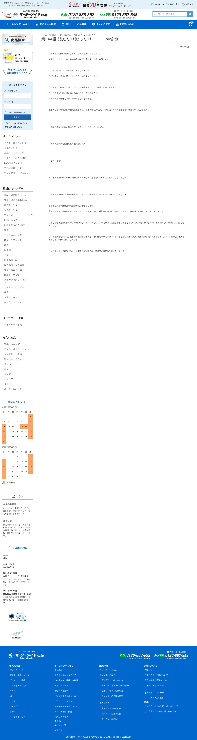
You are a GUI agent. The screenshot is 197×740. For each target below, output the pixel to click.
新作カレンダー (12, 205)
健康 (6, 292)
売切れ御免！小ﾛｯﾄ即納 (15, 200)
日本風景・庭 (10, 260)
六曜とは (149, 670)
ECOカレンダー (12, 220)
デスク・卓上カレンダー (16, 143)
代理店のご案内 (61, 717)
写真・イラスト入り (14, 153)
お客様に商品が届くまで (65, 675)
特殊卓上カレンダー (14, 168)
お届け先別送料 (61, 691)
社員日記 (7, 521)
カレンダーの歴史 (107, 675)
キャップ (8, 379)
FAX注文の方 (127, 24)
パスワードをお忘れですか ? (17, 123)
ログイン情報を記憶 (16, 112)
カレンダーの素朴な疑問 (112, 696)
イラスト (8, 255)
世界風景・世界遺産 (14, 265)
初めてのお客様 (48, 24)
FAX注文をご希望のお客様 (66, 680)
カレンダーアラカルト (109, 670)
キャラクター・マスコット (16, 174)
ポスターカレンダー (14, 287)
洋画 (6, 245)
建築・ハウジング (13, 240)
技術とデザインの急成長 (112, 691)
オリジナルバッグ (13, 389)
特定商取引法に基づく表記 (66, 696)
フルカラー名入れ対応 (15, 158)
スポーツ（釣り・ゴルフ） (15, 281)
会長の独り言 (9, 504)
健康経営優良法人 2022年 (67, 706)
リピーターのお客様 (76, 24)
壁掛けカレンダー (13, 344)
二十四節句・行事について (156, 675)
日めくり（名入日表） (15, 225)
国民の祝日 (104, 703)
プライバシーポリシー (64, 701)
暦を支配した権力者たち (112, 680)
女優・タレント (12, 297)
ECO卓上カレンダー (14, 163)
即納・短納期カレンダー (16, 195)
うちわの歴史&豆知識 (154, 698)
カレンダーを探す (21, 24)
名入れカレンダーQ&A (154, 693)
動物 (6, 230)
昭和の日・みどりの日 (111, 714)
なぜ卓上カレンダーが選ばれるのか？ (161, 711)
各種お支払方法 (61, 685)
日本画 (7, 250)
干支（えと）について (156, 685)
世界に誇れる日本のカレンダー (115, 685)
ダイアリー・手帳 (13, 325)
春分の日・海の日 (109, 719)
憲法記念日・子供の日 (111, 708)
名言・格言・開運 (13, 270)
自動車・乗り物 (12, 275)
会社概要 (59, 670)
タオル (7, 384)
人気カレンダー (12, 148)
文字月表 (8, 215)
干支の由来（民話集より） (156, 680)
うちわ (7, 364)
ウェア (7, 374)
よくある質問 (103, 24)
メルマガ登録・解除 (63, 712)
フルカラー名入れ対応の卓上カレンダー (162, 706)
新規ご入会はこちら (13, 127)
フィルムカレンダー (14, 235)
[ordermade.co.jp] (24, 18)
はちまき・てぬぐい (14, 359)
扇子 (6, 369)
